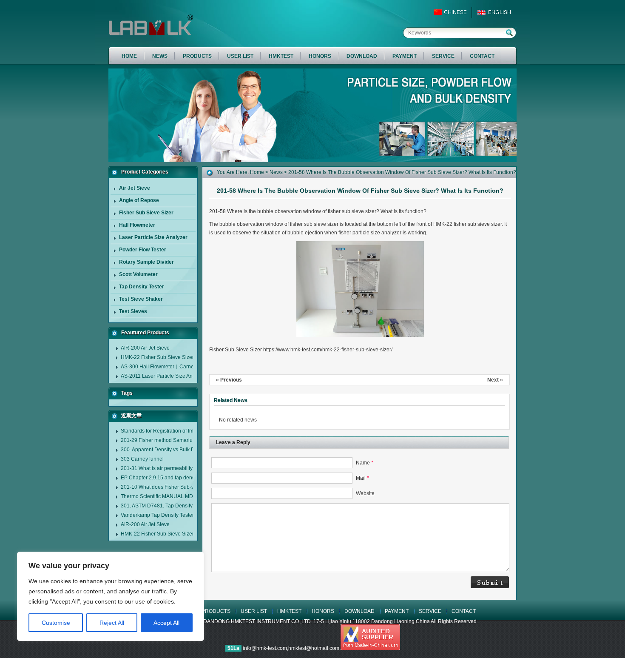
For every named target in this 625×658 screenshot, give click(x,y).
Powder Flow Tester (142, 250)
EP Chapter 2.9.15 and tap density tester (167, 478)
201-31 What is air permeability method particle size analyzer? (192, 468)
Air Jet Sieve (134, 188)
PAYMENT (397, 611)
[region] (110, 596)
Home (257, 172)
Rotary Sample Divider (146, 262)
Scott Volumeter (138, 274)
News (276, 172)
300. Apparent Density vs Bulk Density (164, 450)
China (454, 12)
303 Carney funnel (142, 459)
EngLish (496, 12)
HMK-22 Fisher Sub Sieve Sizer (157, 357)
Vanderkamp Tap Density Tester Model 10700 (173, 515)
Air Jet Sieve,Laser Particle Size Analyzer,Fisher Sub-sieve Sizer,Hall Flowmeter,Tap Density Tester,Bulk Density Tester (182, 25)
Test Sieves (133, 311)
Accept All (166, 622)
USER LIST (254, 611)
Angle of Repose (139, 200)
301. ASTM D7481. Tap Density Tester (164, 506)
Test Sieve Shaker (141, 299)
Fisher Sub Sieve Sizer (146, 213)
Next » (495, 380)
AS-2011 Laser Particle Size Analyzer (164, 376)
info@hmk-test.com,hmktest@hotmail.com (292, 648)
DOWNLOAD (359, 611)
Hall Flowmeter (137, 225)
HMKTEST (289, 611)
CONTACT (464, 611)
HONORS (323, 611)
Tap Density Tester (141, 287)
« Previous (229, 380)
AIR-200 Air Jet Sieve (145, 348)
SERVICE (430, 611)
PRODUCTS (216, 611)
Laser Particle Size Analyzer (153, 237)
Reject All (111, 622)
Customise (56, 622)
